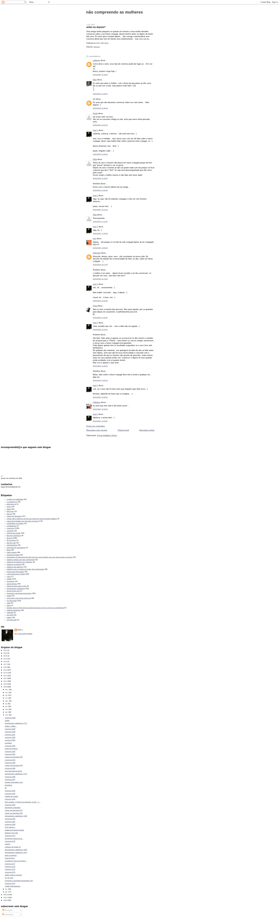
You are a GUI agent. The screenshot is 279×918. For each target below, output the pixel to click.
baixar (9, 509)
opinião (9, 579)
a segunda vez (12, 502)
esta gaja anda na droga (13, 771)
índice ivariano (12, 552)
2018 (5, 661)
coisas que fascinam (14, 516)
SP (94, 99)
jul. (6, 704)
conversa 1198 (10, 732)
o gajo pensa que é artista (16, 574)
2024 (5, 650)
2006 (5, 900)
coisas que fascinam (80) (14, 813)
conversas (10, 528)
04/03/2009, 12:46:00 (100, 108)
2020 (5, 656)
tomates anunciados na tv (14, 782)
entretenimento (12, 545)
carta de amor (10, 858)
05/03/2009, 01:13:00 (100, 279)
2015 (5, 670)
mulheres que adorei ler (15, 567)
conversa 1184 (10, 799)
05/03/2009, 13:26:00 (100, 366)
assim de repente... (11, 748)
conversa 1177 (10, 864)
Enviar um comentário (95, 426)
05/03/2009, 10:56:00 (100, 301)
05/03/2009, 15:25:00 (100, 380)
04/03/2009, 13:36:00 (100, 178)
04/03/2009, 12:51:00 (100, 125)
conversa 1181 (10, 822)
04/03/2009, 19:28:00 (100, 248)
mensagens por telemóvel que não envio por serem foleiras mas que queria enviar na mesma (39, 557)
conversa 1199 (10, 729)
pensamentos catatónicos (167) (16, 852)
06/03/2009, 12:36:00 (100, 421)
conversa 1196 (10, 737)
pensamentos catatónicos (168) (16, 850)
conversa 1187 (10, 779)
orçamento (10, 581)
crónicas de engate (13, 533)
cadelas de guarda (11, 796)
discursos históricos (14, 535)
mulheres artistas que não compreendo (20, 560)
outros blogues (12, 584)
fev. (6, 889)
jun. (6, 706)
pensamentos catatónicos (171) (16, 723)
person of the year (13, 591)
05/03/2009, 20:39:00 (100, 409)
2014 (5, 673)
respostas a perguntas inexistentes (19, 593)
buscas (9, 514)
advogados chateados (12, 807)
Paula (95, 113)
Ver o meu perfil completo (23, 633)
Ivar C (95, 130)
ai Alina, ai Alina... (11, 726)
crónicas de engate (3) (13, 847)
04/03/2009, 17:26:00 (100, 233)
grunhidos (8, 743)
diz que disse (11, 540)
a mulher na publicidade (15, 499)
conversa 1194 (10, 746)
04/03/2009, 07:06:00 (100, 74)
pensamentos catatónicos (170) (16, 774)
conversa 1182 (10, 819)
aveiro (9, 506)
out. (6, 695)
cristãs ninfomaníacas (12, 886)
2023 (5, 653)
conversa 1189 (10, 768)
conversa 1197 (10, 734)
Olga (95, 159)
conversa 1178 (10, 841)
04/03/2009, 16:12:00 (100, 209)
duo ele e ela (11, 543)
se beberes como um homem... (16, 861)
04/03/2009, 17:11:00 (100, 221)
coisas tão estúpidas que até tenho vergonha (22, 521)
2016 (5, 667)
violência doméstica (13, 610)
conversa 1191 (10, 760)
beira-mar (10, 511)
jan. (6, 892)
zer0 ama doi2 (12, 620)
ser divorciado (12, 600)
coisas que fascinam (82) (14, 765)
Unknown (97, 253)
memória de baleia (13, 555)
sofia (8, 603)
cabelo (7, 720)
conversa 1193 (10, 751)
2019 (5, 659)
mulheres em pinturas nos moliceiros (20, 562)
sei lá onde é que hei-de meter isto (19, 598)
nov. (7, 692)
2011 (5, 681)
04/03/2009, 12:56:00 (100, 154)
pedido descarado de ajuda (14, 830)
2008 (5, 894)
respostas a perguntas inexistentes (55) (19, 881)
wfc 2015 (10, 615)
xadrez (9, 617)
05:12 (106, 43)
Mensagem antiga (146, 430)
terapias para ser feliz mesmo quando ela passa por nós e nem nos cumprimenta (35, 608)
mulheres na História (14, 564)
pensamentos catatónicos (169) (16, 816)
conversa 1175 (10, 869)
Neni (95, 80)
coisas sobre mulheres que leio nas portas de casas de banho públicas (32, 519)
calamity (96, 60)
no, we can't (9, 878)
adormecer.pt (11, 504)
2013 (5, 675)
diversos (97, 47)
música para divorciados (15, 572)
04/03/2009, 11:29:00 (100, 94)
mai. (7, 709)
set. (6, 698)
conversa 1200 (10, 718)
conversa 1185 (10, 793)
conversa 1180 (10, 824)
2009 (5, 687)
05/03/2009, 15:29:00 (100, 397)
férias (9, 550)
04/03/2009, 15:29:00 (100, 190)
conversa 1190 (10, 763)
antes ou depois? (95, 27)
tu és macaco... (10, 827)
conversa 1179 (10, 835)
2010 (5, 684)
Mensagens (8, 910)
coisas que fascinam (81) (14, 810)
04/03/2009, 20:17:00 (100, 264)
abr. (6, 712)
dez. (7, 689)
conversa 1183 (10, 805)
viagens (7, 844)
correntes (10, 531)
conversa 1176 (10, 866)
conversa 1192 (10, 754)
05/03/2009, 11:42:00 (100, 329)
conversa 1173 (10, 883)
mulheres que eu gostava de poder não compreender (25, 569)
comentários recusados (15, 523)
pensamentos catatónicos (16, 588)
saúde (9, 596)
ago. (7, 701)
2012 (5, 678)
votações (10, 612)
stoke (9, 605)
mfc (94, 238)
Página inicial (123, 430)
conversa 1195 (10, 740)
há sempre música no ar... (14, 838)
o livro (9, 576)
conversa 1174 (10, 872)
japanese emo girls (11, 833)
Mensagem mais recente (96, 430)
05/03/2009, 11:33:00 (100, 317)
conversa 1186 (10, 791)
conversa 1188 (10, 777)
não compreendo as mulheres (114, 12)
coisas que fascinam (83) (14, 757)
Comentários (9, 914)
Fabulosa (97, 402)
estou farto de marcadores (16, 547)
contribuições (11, 526)
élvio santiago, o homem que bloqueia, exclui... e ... (22, 802)
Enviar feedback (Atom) (107, 435)
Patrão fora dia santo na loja (16, 586)
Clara (95, 306)
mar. (7, 715)
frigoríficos (8, 785)
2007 (5, 897)
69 (6, 788)
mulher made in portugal (13, 875)
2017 (5, 664)
